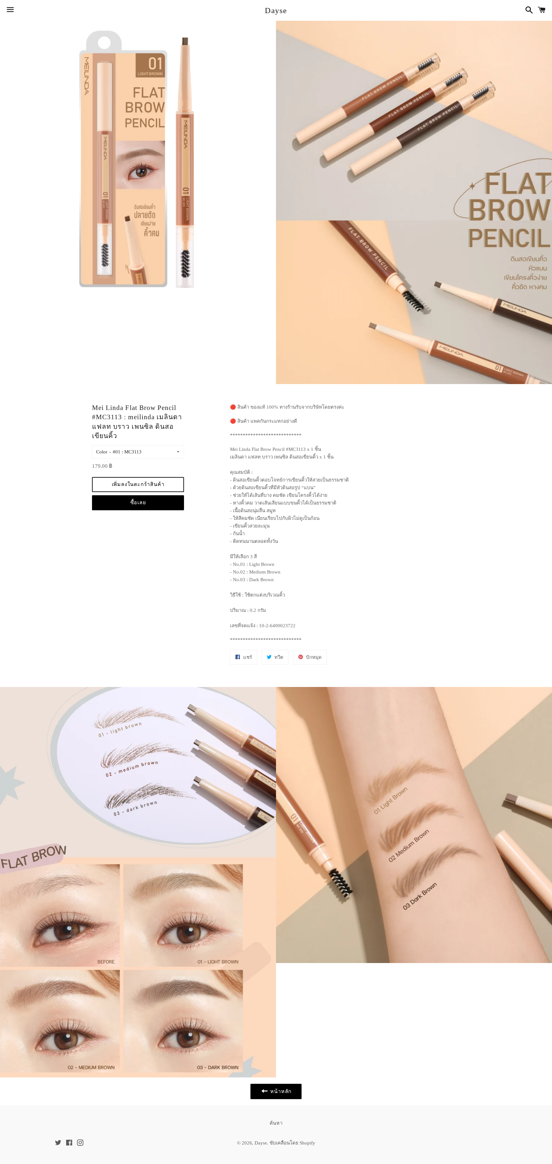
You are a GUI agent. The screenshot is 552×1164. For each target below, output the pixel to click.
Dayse (276, 10)
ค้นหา (276, 1123)
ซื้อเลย (138, 502)
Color (101, 451)
